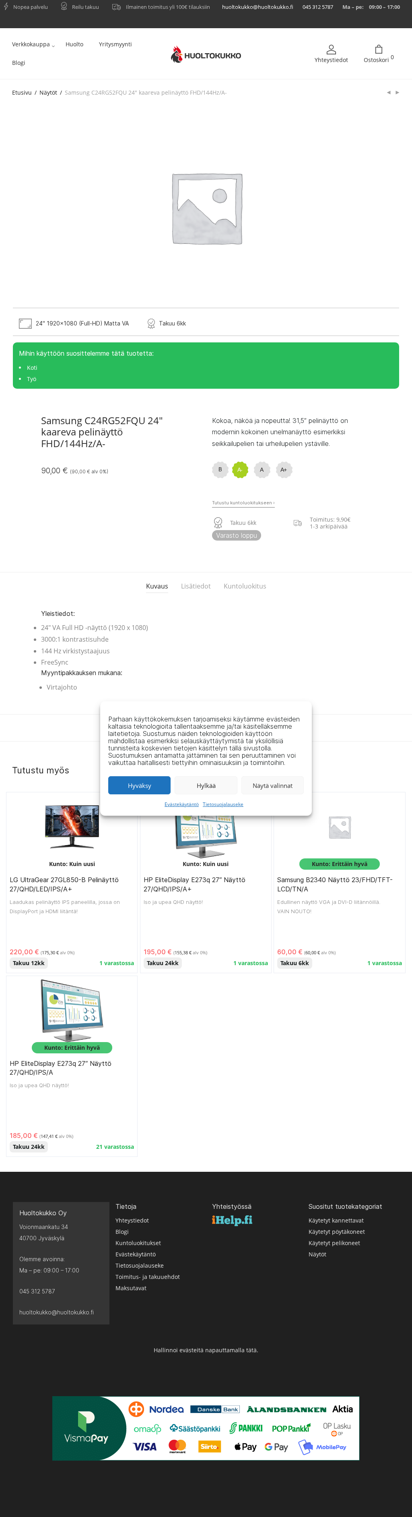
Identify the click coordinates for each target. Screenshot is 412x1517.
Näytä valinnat (273, 785)
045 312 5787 (318, 6)
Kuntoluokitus (245, 586)
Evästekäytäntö (182, 804)
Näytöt (48, 92)
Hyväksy (139, 785)
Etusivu (22, 92)
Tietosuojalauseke (223, 804)
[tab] (157, 586)
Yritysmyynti (115, 44)
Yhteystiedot (331, 60)
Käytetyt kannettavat (336, 1220)
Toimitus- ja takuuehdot (147, 1277)
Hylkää (206, 785)
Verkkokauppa (31, 44)
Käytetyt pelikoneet (334, 1243)
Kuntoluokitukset (138, 1243)
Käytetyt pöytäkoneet (337, 1231)
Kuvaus (157, 586)
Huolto (74, 44)
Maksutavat (130, 1288)
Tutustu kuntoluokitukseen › (243, 503)
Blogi (18, 62)
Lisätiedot (196, 586)
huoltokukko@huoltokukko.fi (257, 6)
